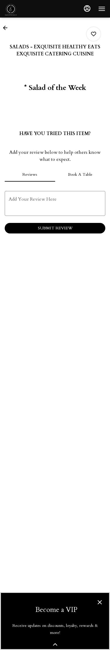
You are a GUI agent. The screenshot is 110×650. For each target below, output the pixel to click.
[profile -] (87, 8)
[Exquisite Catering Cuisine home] (31, 8)
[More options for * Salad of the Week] (94, 34)
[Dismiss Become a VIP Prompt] (100, 602)
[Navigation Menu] (101, 9)
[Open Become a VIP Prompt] (55, 644)
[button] (7, 27)
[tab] (30, 175)
